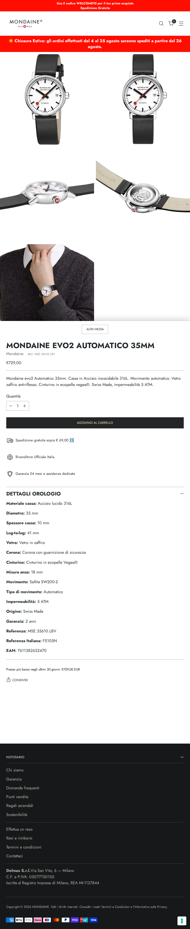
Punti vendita (17, 797)
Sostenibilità (16, 815)
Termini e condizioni (23, 847)
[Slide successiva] (180, 727)
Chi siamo (15, 770)
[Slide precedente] (169, 728)
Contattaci (14, 856)
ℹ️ (72, 440)
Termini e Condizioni (115, 906)
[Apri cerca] (161, 23)
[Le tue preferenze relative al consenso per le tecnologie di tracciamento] (181, 920)
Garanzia (14, 779)
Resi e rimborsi (19, 838)
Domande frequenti (22, 788)
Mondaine (14, 354)
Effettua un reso (19, 829)
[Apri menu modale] (181, 23)
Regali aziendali (19, 806)
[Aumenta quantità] (24, 406)
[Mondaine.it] (26, 23)
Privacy (162, 906)
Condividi (20, 680)
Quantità (13, 396)
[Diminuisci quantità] (10, 406)
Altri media (95, 329)
